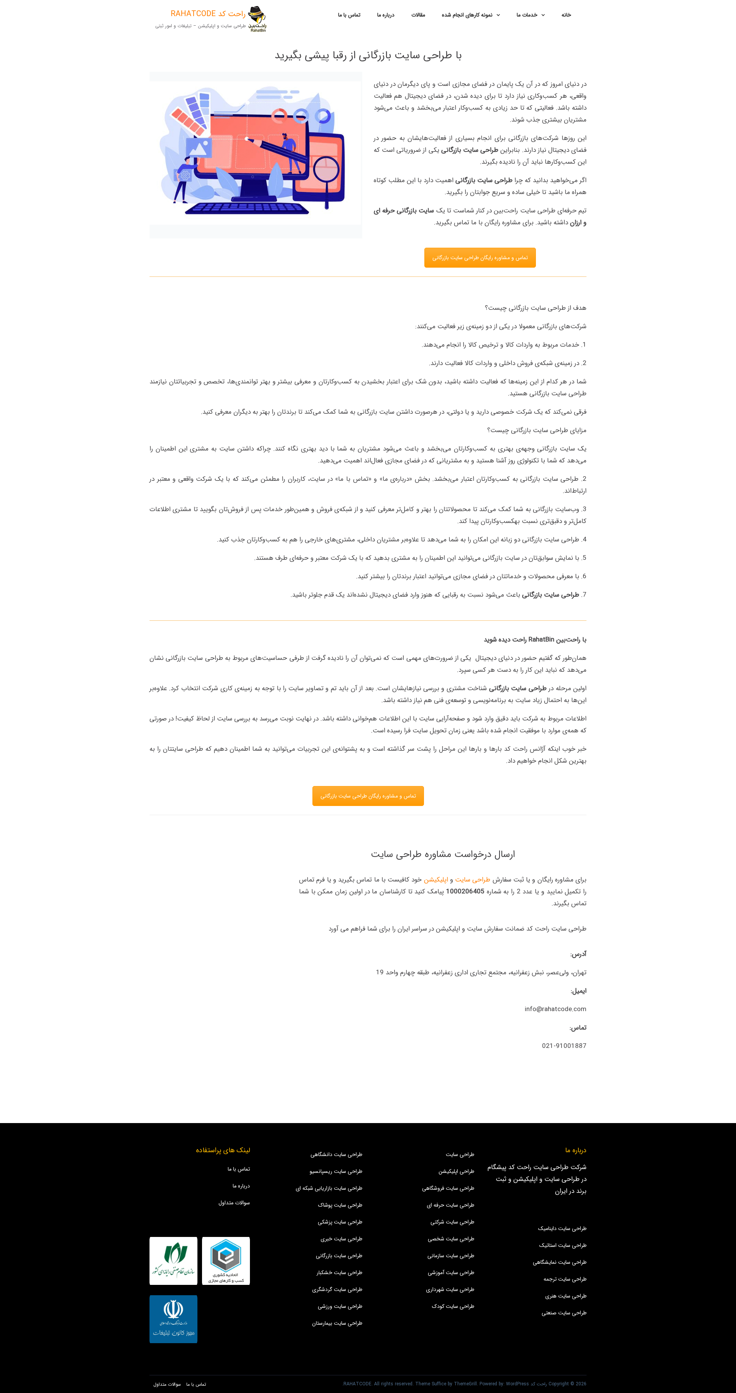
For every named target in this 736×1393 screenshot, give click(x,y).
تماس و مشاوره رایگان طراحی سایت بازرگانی (480, 257)
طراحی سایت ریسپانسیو (336, 1171)
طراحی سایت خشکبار (339, 1272)
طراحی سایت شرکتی (452, 1222)
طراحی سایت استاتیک (562, 1245)
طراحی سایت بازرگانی (339, 1256)
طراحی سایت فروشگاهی (448, 1188)
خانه (566, 15)
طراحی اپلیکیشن (456, 1171)
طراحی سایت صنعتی (564, 1313)
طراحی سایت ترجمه (565, 1279)
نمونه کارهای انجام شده (467, 15)
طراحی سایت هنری (565, 1296)
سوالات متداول (234, 1203)
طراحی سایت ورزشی (340, 1306)
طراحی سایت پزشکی (340, 1222)
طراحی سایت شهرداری (450, 1289)
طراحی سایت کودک (453, 1306)
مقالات (418, 15)
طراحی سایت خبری (341, 1239)
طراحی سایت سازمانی (450, 1256)
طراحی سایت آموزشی (451, 1272)
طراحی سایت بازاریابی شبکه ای (329, 1188)
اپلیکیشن (436, 880)
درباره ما (385, 15)
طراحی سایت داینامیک (562, 1228)
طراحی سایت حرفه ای (450, 1205)
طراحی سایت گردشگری (337, 1289)
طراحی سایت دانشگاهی (336, 1154)
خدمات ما (527, 15)
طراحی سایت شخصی (451, 1239)
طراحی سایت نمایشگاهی (559, 1262)
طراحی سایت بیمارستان (337, 1323)
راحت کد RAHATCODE (208, 14)
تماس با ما (349, 15)
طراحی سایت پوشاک (340, 1205)
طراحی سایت (472, 880)
